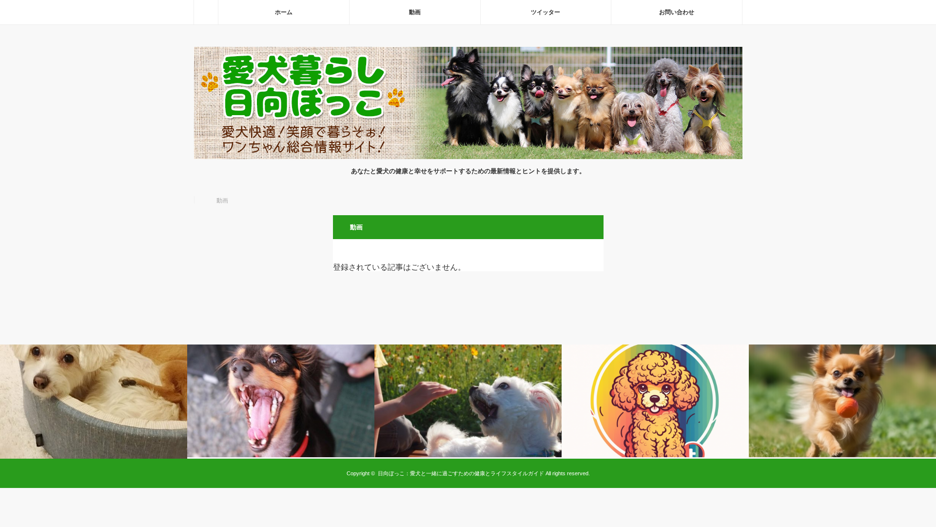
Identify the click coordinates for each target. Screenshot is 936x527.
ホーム (283, 12)
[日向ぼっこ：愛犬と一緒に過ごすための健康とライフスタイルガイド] (468, 156)
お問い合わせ (676, 12)
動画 (415, 12)
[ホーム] (206, 12)
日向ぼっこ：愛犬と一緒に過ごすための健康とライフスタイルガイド (461, 473)
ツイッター (545, 12)
